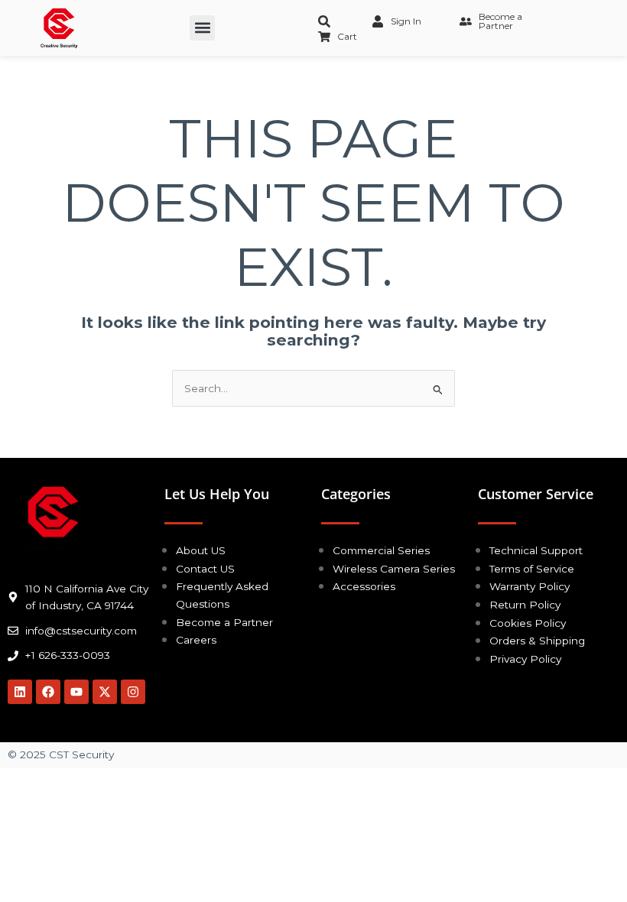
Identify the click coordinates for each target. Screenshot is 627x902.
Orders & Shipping (537, 640)
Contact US (205, 569)
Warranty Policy (529, 586)
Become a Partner (224, 622)
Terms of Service (531, 569)
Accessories (364, 586)
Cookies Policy (527, 623)
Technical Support (536, 550)
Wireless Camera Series (394, 569)
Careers (196, 640)
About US (201, 550)
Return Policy (524, 605)
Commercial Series (381, 550)
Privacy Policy (525, 659)
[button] (202, 28)
